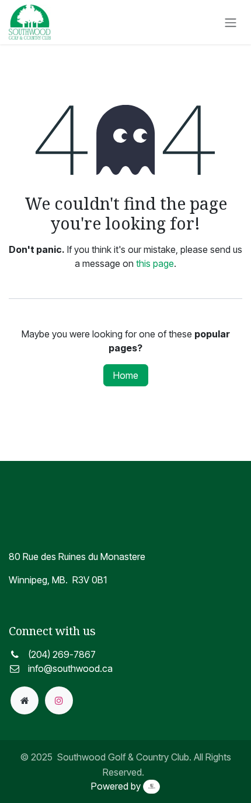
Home (125, 375)
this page (155, 263)
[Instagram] (59, 700)
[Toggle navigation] (230, 22)
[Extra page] (25, 700)
